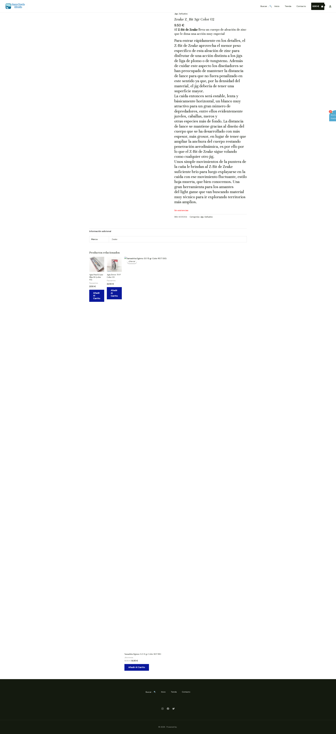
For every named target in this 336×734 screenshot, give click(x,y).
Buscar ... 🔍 (266, 6)
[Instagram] (162, 708)
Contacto (301, 6)
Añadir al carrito (96, 296)
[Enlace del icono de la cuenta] (330, 6)
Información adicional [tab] (100, 231)
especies (191, 121)
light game (189, 191)
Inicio (277, 6)
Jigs (176, 13)
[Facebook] (168, 708)
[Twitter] (173, 708)
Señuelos (183, 13)
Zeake (208, 151)
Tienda (288, 6)
